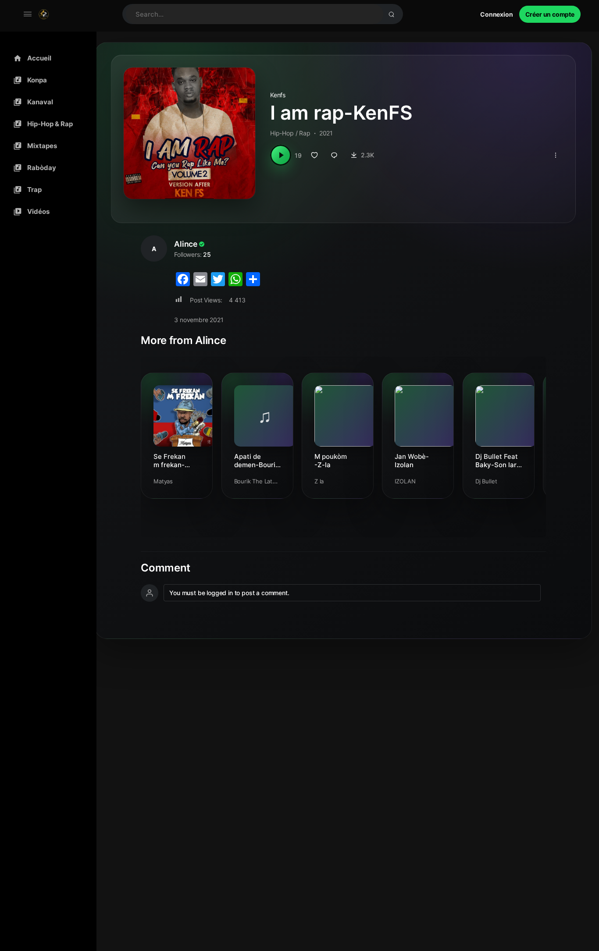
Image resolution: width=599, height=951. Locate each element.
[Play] (280, 155)
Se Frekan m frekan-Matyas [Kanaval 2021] (169, 460)
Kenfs (277, 95)
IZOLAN (405, 481)
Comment (165, 568)
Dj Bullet (486, 481)
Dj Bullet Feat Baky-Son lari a (496, 460)
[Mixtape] (46, 146)
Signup (550, 14)
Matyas (163, 481)
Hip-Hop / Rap (290, 133)
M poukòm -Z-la (330, 460)
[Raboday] (46, 168)
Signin (496, 14)
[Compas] (46, 80)
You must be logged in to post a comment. (229, 592)
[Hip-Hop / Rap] (46, 124)
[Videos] (46, 212)
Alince (185, 244)
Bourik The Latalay (258, 481)
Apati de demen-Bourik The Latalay (256, 460)
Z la (319, 481)
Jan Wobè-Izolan (412, 460)
